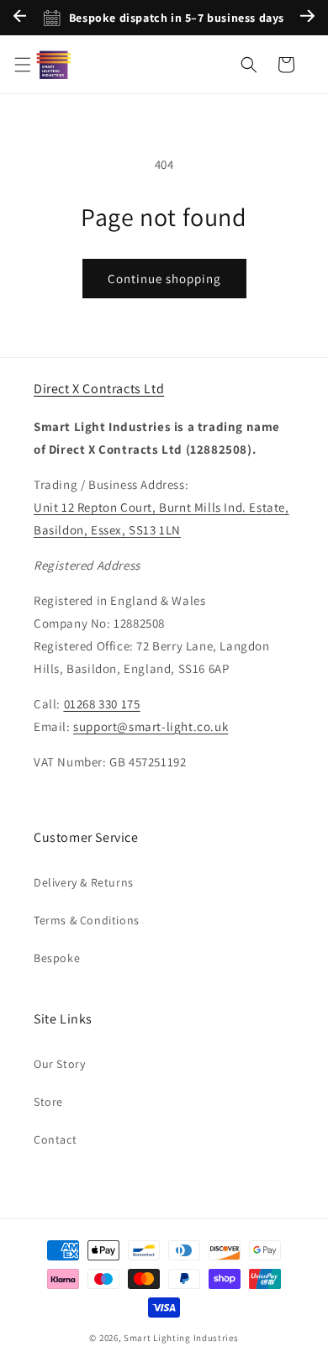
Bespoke (57, 957)
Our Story (59, 1063)
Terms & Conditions (87, 920)
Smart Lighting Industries (181, 1338)
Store (48, 1101)
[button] (22, 64)
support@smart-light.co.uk (150, 726)
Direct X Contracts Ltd (99, 388)
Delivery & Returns (84, 882)
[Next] (307, 18)
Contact (55, 1139)
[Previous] (19, 18)
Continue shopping (164, 279)
